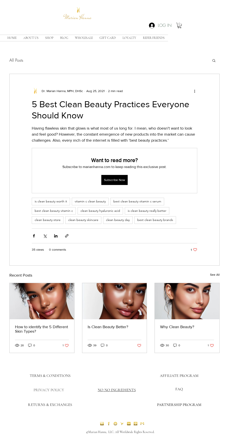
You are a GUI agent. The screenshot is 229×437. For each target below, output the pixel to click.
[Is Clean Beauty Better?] (114, 301)
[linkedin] (129, 423)
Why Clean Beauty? (177, 327)
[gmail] (142, 423)
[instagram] (102, 423)
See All (215, 274)
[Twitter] (122, 423)
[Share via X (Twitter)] (45, 236)
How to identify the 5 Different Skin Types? (41, 329)
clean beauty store (48, 220)
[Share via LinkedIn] (56, 236)
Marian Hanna (78, 17)
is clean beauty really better (147, 211)
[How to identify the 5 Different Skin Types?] (42, 301)
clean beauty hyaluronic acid (100, 211)
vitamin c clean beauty (90, 201)
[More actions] (194, 91)
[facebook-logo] (108, 423)
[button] (179, 25)
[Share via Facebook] (34, 236)
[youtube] (115, 423)
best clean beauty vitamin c (54, 211)
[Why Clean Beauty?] (187, 301)
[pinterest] (135, 423)
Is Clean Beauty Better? (108, 327)
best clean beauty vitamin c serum (137, 201)
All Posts (16, 60)
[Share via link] (67, 236)
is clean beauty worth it (51, 201)
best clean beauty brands (155, 220)
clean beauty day (118, 220)
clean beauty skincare (83, 220)
